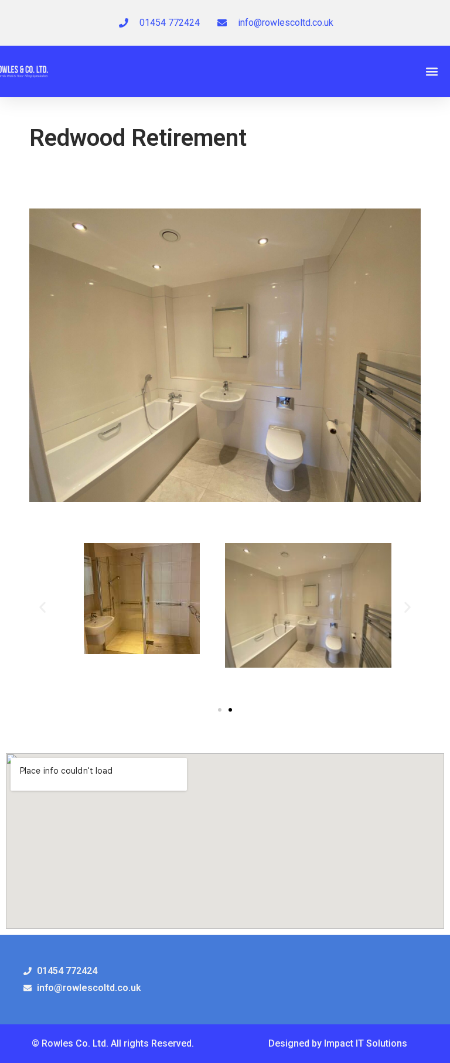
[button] (431, 71)
